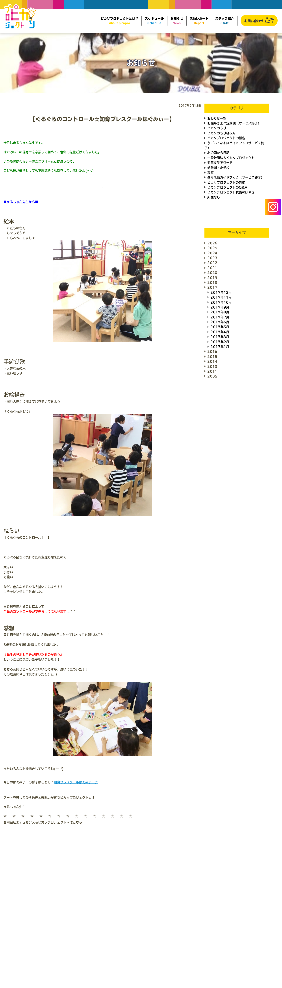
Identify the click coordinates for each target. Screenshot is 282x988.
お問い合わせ (253, 20)
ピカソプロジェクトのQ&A (227, 187)
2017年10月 (221, 302)
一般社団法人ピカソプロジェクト (230, 157)
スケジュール (154, 20)
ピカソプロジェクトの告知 (226, 182)
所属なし (213, 197)
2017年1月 (219, 346)
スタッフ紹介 (224, 20)
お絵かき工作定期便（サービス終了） (234, 123)
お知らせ (177, 20)
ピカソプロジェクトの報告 (226, 138)
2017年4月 (219, 331)
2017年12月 (221, 292)
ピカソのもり (216, 128)
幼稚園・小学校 (218, 167)
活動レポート (199, 20)
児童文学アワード (219, 162)
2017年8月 (219, 312)
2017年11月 (221, 297)
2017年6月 (219, 322)
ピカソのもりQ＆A (221, 133)
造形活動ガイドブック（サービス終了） (235, 177)
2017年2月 (219, 341)
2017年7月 (219, 317)
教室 (210, 172)
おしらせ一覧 (216, 118)
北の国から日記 (218, 152)
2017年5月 (219, 326)
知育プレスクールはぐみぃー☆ (76, 782)
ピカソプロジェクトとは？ (119, 20)
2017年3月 (219, 336)
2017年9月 (219, 307)
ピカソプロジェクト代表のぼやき (230, 192)
